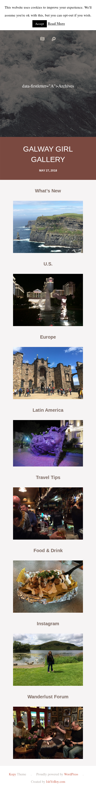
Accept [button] (39, 24)
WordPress (71, 774)
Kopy (12, 774)
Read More (56, 23)
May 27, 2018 (48, 170)
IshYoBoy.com (55, 781)
